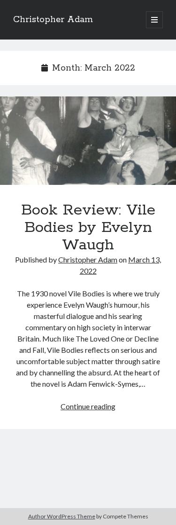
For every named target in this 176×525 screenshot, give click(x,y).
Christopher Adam (53, 19)
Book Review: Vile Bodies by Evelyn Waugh (88, 140)
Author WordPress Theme (61, 516)
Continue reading (88, 406)
